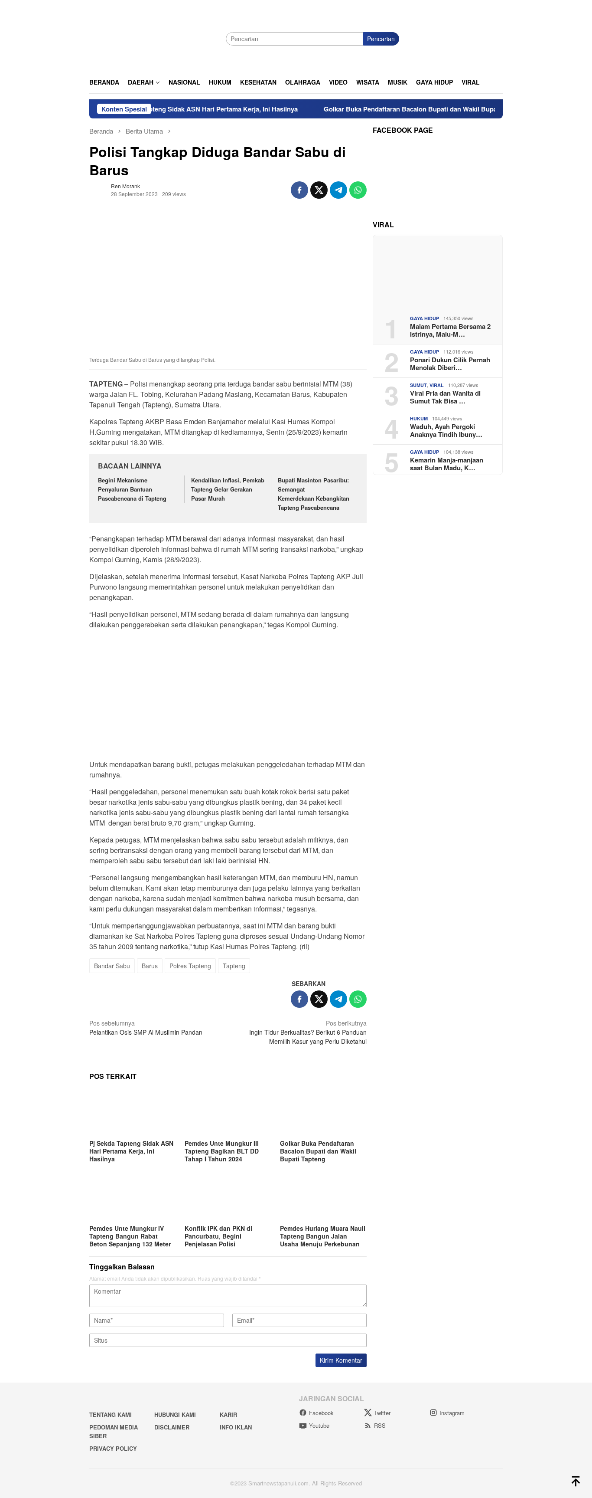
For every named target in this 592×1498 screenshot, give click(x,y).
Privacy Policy (113, 1448)
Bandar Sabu (112, 965)
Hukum (419, 418)
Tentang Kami (110, 1414)
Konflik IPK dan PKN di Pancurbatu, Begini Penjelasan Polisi (218, 1236)
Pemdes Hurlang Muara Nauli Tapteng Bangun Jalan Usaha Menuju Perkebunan (322, 1236)
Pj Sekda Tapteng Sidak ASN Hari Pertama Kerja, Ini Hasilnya (180, 109)
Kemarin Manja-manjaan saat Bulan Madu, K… (446, 463)
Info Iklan (236, 1427)
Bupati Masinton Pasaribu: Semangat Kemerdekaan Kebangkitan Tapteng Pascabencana (313, 493)
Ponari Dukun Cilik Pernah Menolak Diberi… (450, 363)
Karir (228, 1414)
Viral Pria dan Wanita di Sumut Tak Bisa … (445, 396)
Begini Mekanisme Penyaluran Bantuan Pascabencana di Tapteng (132, 489)
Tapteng (234, 965)
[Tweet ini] (319, 190)
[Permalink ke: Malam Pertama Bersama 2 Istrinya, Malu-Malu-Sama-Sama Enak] (438, 271)
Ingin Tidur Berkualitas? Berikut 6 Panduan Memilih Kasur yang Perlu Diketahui (308, 1032)
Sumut (418, 385)
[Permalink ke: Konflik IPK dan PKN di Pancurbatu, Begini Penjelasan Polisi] (228, 1197)
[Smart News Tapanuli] (154, 37)
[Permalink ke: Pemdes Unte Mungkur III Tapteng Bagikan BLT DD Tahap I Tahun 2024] (228, 1112)
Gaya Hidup (424, 318)
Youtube (319, 1425)
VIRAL (436, 385)
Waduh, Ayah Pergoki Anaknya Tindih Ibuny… (446, 430)
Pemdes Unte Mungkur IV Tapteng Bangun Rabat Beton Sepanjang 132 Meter (130, 1236)
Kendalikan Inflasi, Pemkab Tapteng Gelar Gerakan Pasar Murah (227, 489)
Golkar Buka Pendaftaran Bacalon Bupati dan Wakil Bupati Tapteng (399, 109)
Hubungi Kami (175, 1414)
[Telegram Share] (338, 190)
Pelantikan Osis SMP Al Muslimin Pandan (145, 1027)
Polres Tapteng (190, 965)
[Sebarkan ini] (299, 190)
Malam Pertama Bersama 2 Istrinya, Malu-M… (450, 330)
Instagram (452, 1413)
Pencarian (381, 38)
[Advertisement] (228, 697)
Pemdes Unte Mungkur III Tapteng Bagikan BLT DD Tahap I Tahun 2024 (222, 1151)
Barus (150, 965)
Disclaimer (171, 1427)
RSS (380, 1425)
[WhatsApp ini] (358, 190)
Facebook (321, 1413)
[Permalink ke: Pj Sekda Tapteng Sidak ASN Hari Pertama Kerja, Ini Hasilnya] (132, 1112)
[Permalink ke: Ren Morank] (98, 188)
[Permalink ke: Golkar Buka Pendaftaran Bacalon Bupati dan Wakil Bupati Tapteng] (323, 1112)
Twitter (382, 1413)
